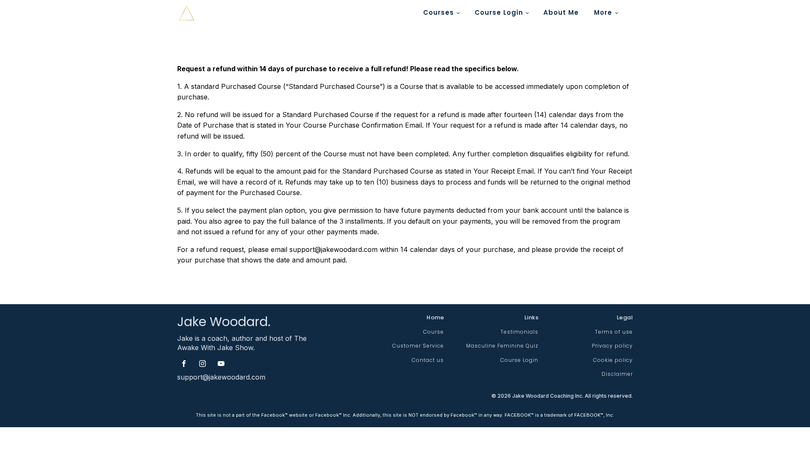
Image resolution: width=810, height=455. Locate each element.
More (603, 12)
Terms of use (614, 332)
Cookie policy (613, 360)
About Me (561, 12)
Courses (438, 12)
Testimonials (519, 332)
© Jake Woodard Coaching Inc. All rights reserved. (562, 396)
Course (433, 332)
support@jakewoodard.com (221, 377)
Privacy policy (612, 345)
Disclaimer (617, 374)
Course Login (499, 12)
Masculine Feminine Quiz (502, 345)
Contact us (428, 360)
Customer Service (418, 345)
